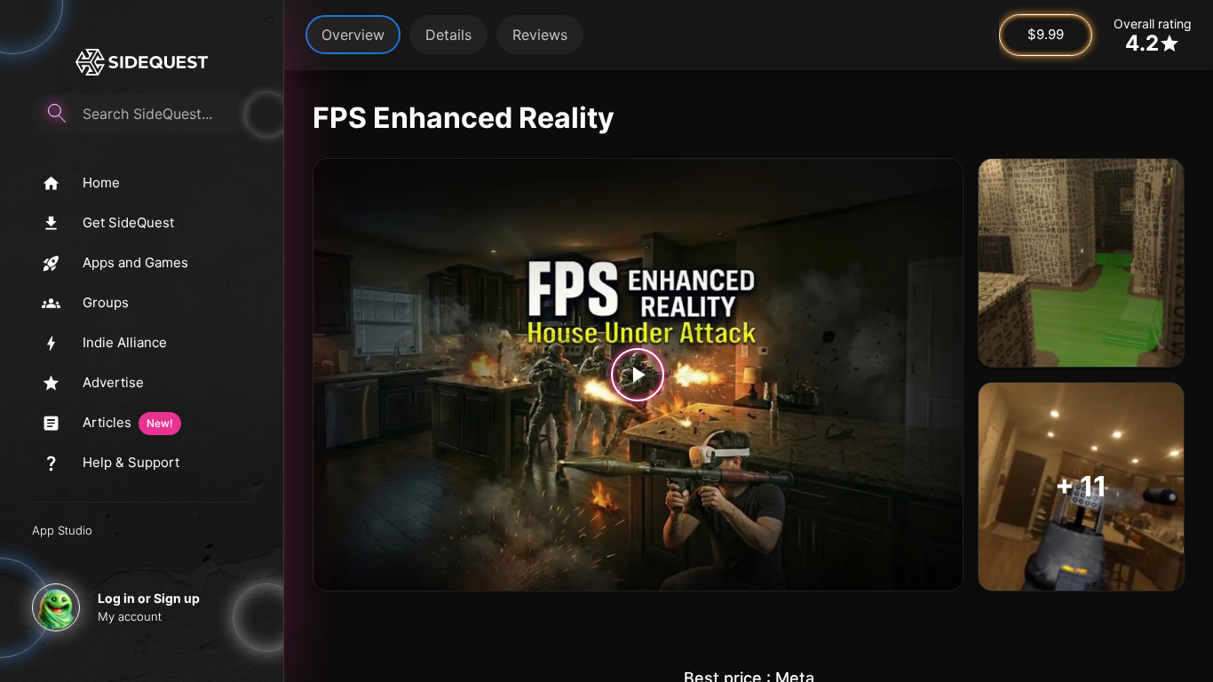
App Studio (62, 530)
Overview (353, 35)
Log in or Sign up (149, 598)
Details (448, 35)
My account (130, 616)
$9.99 (1045, 34)
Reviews (539, 35)
